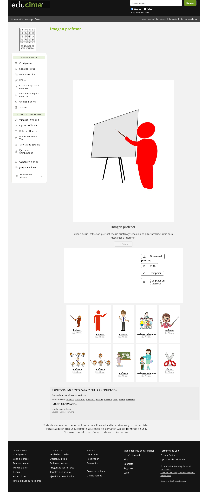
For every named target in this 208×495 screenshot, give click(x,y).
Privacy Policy (168, 455)
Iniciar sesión (148, 19)
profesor (35, 19)
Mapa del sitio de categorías (139, 450)
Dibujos (137, 8)
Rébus (16, 472)
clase (115, 399)
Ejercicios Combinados (62, 476)
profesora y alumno (146, 373)
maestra (99, 399)
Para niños (92, 463)
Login (127, 472)
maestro (108, 399)
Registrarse (161, 19)
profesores (80, 399)
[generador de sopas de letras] (27, 50)
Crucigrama (19, 454)
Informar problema (188, 19)
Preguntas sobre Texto (62, 467)
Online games (94, 475)
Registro (128, 468)
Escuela (24, 19)
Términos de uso (136, 429)
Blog (126, 459)
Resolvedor (93, 458)
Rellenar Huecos (59, 463)
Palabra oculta (21, 463)
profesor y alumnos (146, 334)
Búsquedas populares (140, 12)
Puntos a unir (20, 467)
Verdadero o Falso (59, 454)
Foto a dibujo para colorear (27, 480)
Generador (92, 454)
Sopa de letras (21, 458)
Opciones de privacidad (173, 459)
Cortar (169, 369)
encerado (130, 399)
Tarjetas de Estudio (60, 472)
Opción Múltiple (58, 458)
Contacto (173, 19)
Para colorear (20, 476)
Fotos (149, 8)
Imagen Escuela (69, 395)
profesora (169, 330)
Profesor (77, 330)
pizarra (121, 399)
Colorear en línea (96, 471)
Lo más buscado (132, 455)
